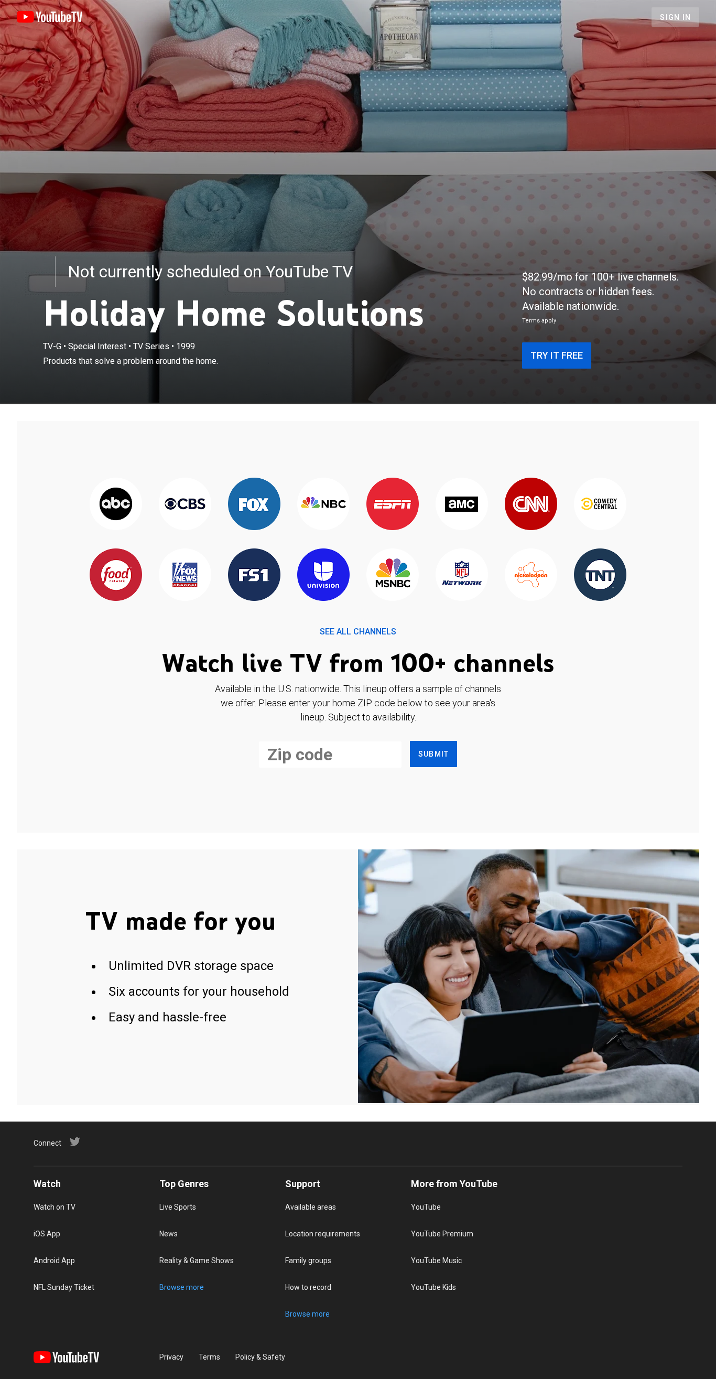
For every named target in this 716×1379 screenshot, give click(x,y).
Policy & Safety (260, 1357)
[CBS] (185, 504)
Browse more (181, 1287)
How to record (308, 1287)
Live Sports (177, 1207)
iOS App (47, 1234)
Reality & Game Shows (196, 1260)
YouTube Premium (442, 1234)
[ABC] (115, 504)
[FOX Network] (254, 504)
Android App (54, 1260)
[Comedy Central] (600, 504)
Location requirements (322, 1234)
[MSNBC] (392, 575)
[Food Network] (115, 575)
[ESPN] (392, 504)
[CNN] (531, 504)
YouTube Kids (433, 1287)
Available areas (310, 1207)
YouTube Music (436, 1260)
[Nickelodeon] (531, 575)
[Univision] (323, 575)
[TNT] (600, 575)
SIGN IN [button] (675, 17)
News (168, 1234)
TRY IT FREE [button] (556, 355)
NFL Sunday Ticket (64, 1287)
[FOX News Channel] (185, 575)
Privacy (171, 1357)
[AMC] (461, 504)
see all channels (358, 632)
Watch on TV (54, 1207)
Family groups (308, 1260)
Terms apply (539, 320)
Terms (209, 1357)
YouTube (426, 1207)
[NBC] (323, 504)
